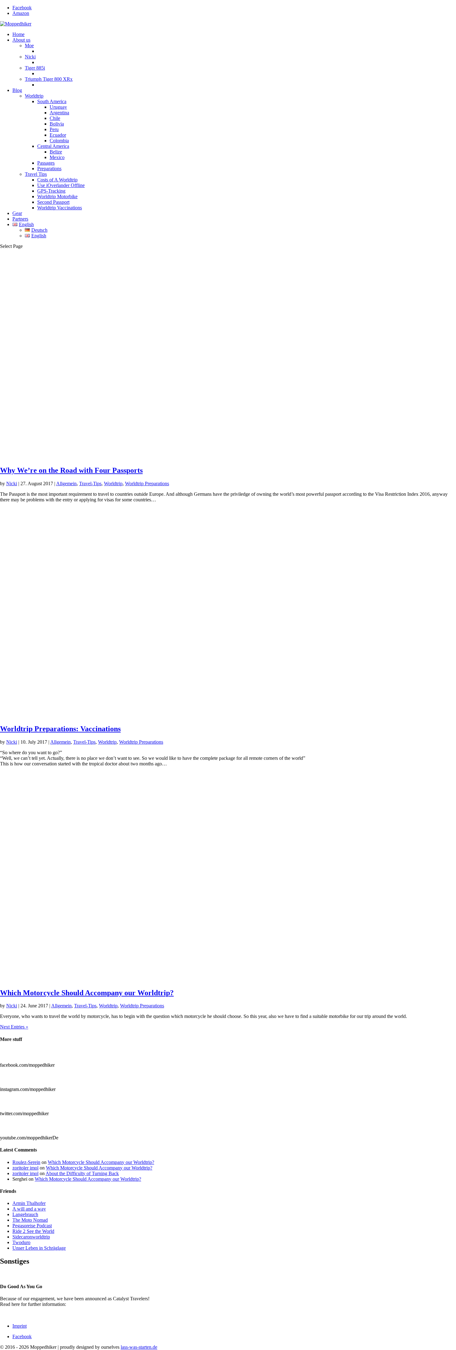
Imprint (19, 1326)
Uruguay (58, 107)
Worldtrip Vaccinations (59, 207)
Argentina (59, 112)
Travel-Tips (90, 483)
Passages (46, 163)
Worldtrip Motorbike (57, 196)
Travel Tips (36, 174)
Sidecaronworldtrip (31, 1236)
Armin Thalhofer (29, 1203)
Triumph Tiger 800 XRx (49, 79)
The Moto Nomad (30, 1220)
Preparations (49, 168)
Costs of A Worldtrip (57, 179)
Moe (29, 45)
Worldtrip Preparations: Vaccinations (60, 729)
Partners (20, 218)
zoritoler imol (25, 1167)
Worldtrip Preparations (147, 483)
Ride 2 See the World (33, 1231)
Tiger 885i (35, 68)
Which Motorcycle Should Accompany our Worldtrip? (87, 993)
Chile (55, 118)
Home (18, 34)
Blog (17, 90)
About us (21, 40)
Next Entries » (14, 1026)
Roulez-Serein (26, 1162)
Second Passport (53, 202)
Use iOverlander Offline (61, 185)
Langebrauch (25, 1214)
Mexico (57, 157)
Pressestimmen (14, 1274)
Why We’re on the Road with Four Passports (71, 470)
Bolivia (57, 123)
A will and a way (29, 1208)
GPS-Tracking (51, 191)
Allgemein (66, 483)
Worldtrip (34, 95)
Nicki (30, 56)
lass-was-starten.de (139, 1347)
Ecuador (58, 135)
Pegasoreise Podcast (32, 1225)
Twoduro (21, 1242)
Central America (53, 146)
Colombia (59, 140)
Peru (54, 129)
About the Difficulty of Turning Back (82, 1173)
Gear (17, 213)
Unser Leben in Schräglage (39, 1248)
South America (51, 101)
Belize (56, 151)
